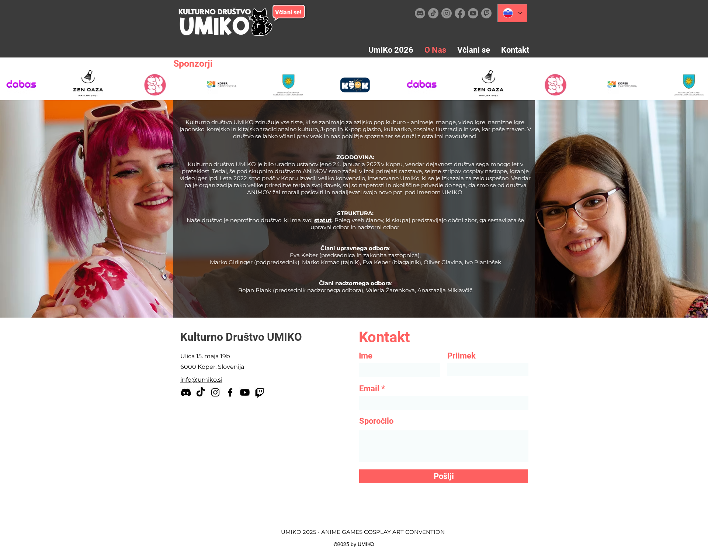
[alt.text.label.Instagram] (446, 13)
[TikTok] (433, 13)
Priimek (461, 356)
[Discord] (420, 13)
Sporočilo (376, 421)
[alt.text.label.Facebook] (460, 13)
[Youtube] (473, 13)
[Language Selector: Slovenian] (512, 13)
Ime (365, 356)
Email (369, 389)
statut (323, 220)
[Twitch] (486, 13)
